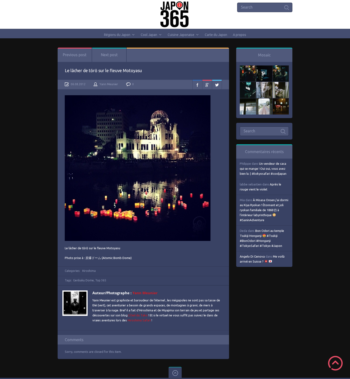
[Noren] (248, 100)
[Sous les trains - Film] (281, 100)
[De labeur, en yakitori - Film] (264, 68)
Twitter (217, 84)
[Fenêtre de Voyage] (264, 100)
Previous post (74, 55)
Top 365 (100, 280)
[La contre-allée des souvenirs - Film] (248, 68)
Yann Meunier (109, 84)
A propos (239, 35)
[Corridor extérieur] (264, 84)
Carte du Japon (216, 35)
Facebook (197, 84)
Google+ (207, 84)
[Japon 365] (175, 14)
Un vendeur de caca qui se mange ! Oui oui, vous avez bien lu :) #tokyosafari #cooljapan (263, 168)
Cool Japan (149, 35)
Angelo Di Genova (252, 256)
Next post (109, 55)
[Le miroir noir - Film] (281, 68)
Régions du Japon (117, 35)
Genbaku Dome (83, 280)
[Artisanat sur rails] (281, 84)
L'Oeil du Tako (138, 315)
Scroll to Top (335, 363)
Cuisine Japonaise (181, 35)
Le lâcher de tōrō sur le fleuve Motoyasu (103, 70)
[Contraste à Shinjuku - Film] (248, 84)
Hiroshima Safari (139, 320)
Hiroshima (89, 270)
